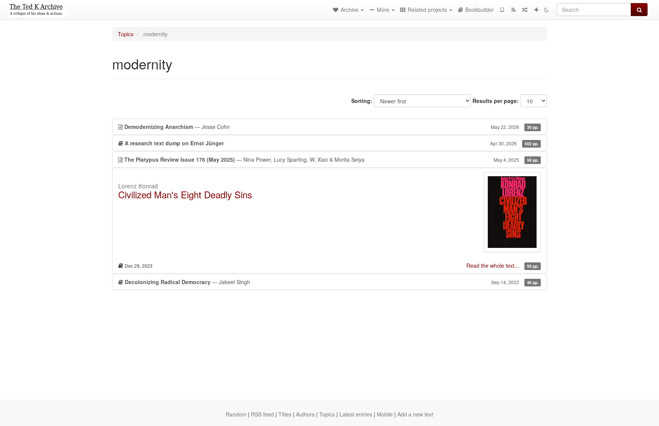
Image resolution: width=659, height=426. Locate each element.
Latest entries (355, 414)
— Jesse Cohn (331, 126)
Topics (125, 34)
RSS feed (262, 414)
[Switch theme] (546, 9)
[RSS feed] (513, 9)
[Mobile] (502, 9)
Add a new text (415, 414)
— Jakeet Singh (331, 282)
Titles (284, 414)
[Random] (524, 9)
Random (236, 414)
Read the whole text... (493, 265)
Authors (305, 414)
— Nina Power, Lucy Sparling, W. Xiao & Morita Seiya (331, 159)
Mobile (385, 414)
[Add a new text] (536, 9)
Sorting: (361, 100)
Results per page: (496, 100)
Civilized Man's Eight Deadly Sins (185, 194)
